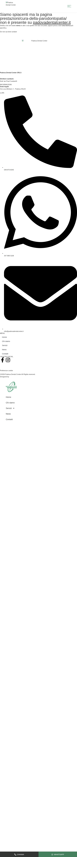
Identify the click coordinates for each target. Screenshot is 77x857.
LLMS (2, 93)
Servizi (4, 345)
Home (4, 337)
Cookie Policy (5, 367)
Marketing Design (16, 377)
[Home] (11, 387)
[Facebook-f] (2, 359)
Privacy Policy (5, 364)
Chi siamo (6, 341)
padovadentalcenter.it (52, 22)
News (4, 350)
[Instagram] (7, 359)
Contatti (5, 354)
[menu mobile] (69, 6)
